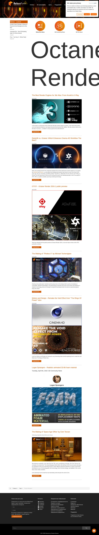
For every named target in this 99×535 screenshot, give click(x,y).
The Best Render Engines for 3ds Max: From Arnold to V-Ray (55, 95)
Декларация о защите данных (22, 514)
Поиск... (10, 528)
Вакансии (73, 509)
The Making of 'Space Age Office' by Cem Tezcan (51, 432)
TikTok (40, 509)
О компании (73, 501)
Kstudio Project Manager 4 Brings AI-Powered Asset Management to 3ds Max (18, 26)
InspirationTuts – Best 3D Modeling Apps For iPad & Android (18, 32)
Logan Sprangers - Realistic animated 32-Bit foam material (54, 367)
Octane (41, 172)
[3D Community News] (60, 25)
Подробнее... (36, 131)
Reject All (87, 14)
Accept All (93, 14)
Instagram (41, 503)
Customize (79, 14)
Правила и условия (55, 503)
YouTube (41, 507)
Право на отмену (55, 506)
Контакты (41, 501)
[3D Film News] (79, 25)
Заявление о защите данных (58, 507)
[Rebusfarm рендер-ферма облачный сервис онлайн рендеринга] (17, 3)
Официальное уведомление (57, 512)
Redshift (36, 172)
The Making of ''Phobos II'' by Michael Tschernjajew (51, 254)
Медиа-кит (73, 503)
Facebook (41, 504)
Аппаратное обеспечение (77, 504)
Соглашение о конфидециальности (59, 501)
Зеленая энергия (75, 506)
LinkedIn (41, 506)
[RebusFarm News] (40, 25)
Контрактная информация (57, 504)
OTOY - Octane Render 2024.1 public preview (49, 186)
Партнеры (73, 507)
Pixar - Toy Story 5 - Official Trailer (18, 37)
